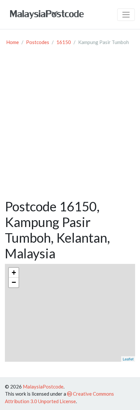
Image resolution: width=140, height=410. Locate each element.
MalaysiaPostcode (43, 386)
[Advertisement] (70, 125)
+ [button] (14, 272)
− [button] (14, 282)
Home (12, 42)
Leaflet (128, 358)
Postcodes (37, 42)
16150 (63, 42)
